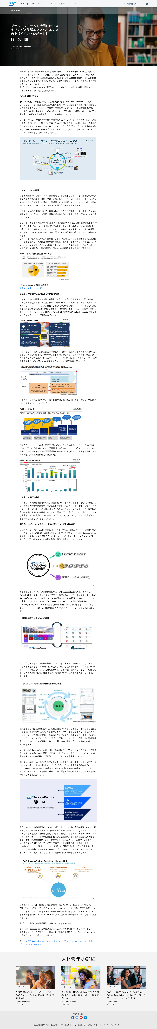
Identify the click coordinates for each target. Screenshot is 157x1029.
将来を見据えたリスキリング (32, 288)
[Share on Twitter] (19, 40)
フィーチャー (15, 46)
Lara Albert (113, 1002)
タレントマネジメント (53, 941)
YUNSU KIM (27, 46)
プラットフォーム (70, 941)
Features (15, 11)
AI (26, 941)
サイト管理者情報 (79, 1025)
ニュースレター (116, 1025)
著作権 (89, 1025)
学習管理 (29, 944)
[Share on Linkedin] (26, 40)
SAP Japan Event (24, 1002)
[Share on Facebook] (12, 40)
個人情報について (57, 1025)
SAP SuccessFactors (36, 941)
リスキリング (83, 941)
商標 (95, 1025)
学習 (90, 941)
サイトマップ (103, 1025)
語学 (39, 944)
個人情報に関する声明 (41, 1025)
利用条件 (68, 1025)
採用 (35, 944)
